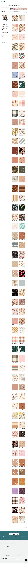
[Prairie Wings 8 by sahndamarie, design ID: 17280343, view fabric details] (22, 200)
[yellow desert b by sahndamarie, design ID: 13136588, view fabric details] (15, 418)
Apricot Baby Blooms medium (22, 466)
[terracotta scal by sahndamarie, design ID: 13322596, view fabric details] (15, 153)
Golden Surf (20, 50)
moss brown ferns (21, 173)
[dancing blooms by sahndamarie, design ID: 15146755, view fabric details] (15, 134)
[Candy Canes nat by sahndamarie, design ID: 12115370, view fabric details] (15, 125)
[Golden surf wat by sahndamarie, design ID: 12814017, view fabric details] (22, 295)
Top (17, 558)
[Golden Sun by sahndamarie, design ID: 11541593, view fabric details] (15, 333)
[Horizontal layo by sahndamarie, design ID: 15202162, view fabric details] (15, 30)
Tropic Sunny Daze (21, 324)
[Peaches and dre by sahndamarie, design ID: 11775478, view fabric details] (15, 106)
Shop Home (3, 34)
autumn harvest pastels (21, 400)
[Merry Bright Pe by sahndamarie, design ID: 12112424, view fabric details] (15, 456)
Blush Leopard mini (14, 447)
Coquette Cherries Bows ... (22, 277)
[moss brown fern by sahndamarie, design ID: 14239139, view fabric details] (22, 172)
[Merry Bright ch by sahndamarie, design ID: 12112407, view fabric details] (15, 314)
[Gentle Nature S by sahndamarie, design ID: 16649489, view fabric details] (15, 21)
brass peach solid (14, 390)
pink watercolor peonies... (15, 220)
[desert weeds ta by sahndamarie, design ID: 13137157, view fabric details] (15, 238)
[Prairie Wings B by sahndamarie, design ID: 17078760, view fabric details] (15, 210)
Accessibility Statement (19, 554)
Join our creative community (14, 534)
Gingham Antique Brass (21, 343)
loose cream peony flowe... (22, 390)
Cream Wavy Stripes (21, 97)
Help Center (8, 546)
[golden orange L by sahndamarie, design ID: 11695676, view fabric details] (22, 484)
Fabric (2, 10)
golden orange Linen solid (22, 485)
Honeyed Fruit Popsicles (14, 277)
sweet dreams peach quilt (15, 286)
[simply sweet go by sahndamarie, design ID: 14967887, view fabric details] (22, 115)
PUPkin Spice (20, 69)
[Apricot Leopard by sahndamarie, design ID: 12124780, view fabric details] (22, 153)
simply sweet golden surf (22, 116)
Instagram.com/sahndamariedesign (5, 32)
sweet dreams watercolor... (22, 381)
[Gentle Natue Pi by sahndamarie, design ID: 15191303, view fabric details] (22, 125)
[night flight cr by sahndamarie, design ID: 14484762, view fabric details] (22, 134)
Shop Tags (3, 42)
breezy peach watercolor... (15, 400)
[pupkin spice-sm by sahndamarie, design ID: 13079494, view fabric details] (22, 30)
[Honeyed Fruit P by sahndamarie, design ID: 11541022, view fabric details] (15, 276)
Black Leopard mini (14, 258)
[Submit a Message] (8, 554)
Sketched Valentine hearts (22, 428)
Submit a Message (8, 555)
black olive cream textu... (14, 116)
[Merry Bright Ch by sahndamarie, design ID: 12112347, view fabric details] (22, 257)
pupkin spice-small (21, 31)
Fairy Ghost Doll (20, 78)
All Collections (3, 36)
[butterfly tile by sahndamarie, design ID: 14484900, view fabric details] (15, 522)
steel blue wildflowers (14, 78)
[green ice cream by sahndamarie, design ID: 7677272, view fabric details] (22, 333)
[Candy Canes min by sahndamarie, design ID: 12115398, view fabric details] (15, 68)
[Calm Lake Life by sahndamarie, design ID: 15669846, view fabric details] (22, 87)
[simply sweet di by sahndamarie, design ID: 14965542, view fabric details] (15, 229)
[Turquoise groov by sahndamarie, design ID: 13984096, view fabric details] (22, 229)
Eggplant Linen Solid (21, 494)
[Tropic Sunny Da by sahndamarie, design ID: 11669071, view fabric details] (22, 323)
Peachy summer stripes (14, 428)
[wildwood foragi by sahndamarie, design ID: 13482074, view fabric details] (15, 295)
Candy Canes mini (14, 69)
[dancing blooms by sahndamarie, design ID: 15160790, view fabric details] (15, 49)
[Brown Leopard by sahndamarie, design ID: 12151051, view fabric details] (22, 437)
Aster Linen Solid (13, 494)
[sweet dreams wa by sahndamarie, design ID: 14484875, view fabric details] (22, 522)
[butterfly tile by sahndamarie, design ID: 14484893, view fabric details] (15, 380)
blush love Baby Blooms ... (15, 466)
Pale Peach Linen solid (21, 182)
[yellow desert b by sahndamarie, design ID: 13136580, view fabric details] (22, 418)
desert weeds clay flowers (22, 409)
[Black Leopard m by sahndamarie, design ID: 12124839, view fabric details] (15, 257)
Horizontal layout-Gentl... (14, 31)
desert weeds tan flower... (15, 239)
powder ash (20, 286)
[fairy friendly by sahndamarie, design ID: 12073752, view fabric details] (15, 96)
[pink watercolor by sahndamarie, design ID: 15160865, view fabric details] (22, 219)
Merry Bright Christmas (21, 258)
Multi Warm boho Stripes (14, 201)
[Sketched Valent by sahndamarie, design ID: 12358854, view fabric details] (22, 427)
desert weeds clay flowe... (22, 239)
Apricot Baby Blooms (14, 485)
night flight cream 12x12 (22, 135)
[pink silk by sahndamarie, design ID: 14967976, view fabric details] (22, 361)
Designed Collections (4, 35)
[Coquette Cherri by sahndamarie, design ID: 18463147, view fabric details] (22, 276)
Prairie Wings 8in (21, 201)
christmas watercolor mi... (22, 59)
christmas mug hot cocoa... (15, 59)
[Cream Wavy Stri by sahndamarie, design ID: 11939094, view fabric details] (22, 96)
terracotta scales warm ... (15, 154)
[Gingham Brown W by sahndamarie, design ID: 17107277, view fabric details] (15, 503)
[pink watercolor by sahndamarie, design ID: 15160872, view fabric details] (15, 219)
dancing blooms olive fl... (14, 50)
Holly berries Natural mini (22, 447)
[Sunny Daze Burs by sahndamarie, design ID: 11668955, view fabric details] (15, 191)
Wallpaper (3, 11)
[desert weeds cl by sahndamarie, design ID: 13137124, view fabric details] (22, 238)
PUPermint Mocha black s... (15, 513)
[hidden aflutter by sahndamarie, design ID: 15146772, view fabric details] (15, 172)
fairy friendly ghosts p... (14, 97)
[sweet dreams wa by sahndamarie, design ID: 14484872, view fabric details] (22, 380)
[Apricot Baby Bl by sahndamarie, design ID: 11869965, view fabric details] (15, 484)
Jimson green (13, 182)
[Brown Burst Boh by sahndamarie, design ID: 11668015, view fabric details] (22, 191)
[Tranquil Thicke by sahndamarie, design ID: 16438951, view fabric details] (22, 210)
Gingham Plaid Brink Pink (14, 343)
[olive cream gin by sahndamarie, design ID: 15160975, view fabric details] (15, 361)
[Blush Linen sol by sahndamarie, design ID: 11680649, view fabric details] (15, 323)
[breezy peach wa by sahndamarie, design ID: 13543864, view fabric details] (15, 399)
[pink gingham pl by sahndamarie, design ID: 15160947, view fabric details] (22, 106)
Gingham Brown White (14, 504)
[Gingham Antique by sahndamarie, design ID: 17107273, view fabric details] (22, 342)
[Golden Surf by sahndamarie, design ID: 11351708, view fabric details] (22, 49)
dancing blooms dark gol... (15, 135)
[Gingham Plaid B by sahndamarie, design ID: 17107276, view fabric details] (15, 342)
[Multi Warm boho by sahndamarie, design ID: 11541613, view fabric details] (15, 200)
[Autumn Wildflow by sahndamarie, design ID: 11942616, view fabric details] (22, 314)
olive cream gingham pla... (15, 362)
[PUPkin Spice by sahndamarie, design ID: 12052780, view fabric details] (22, 68)
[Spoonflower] (3, 1)
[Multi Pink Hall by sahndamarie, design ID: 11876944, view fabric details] (22, 456)
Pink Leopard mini (14, 305)
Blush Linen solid (13, 324)
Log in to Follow (5, 24)
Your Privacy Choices (19, 555)
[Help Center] (8, 545)
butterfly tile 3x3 (13, 381)
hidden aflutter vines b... (14, 173)
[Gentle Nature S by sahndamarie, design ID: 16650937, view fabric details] (22, 21)
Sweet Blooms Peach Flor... (22, 513)
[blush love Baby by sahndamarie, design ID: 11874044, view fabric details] (15, 465)
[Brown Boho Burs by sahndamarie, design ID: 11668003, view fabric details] (15, 87)
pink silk (20, 362)
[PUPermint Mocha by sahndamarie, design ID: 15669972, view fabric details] (22, 503)
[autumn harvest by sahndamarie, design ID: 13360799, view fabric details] (22, 399)
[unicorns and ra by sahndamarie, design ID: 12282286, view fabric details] (15, 437)
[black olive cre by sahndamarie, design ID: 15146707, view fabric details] (15, 115)
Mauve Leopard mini (21, 305)
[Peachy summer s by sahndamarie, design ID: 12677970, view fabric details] (15, 427)
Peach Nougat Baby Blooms (22, 163)
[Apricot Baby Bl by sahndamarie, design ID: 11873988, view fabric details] (22, 465)
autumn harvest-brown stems (15, 409)
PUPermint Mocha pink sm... (22, 504)
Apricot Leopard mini (21, 154)
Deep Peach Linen (14, 163)
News (2, 37)
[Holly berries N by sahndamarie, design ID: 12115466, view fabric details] (22, 446)
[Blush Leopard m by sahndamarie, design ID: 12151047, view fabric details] (15, 446)
